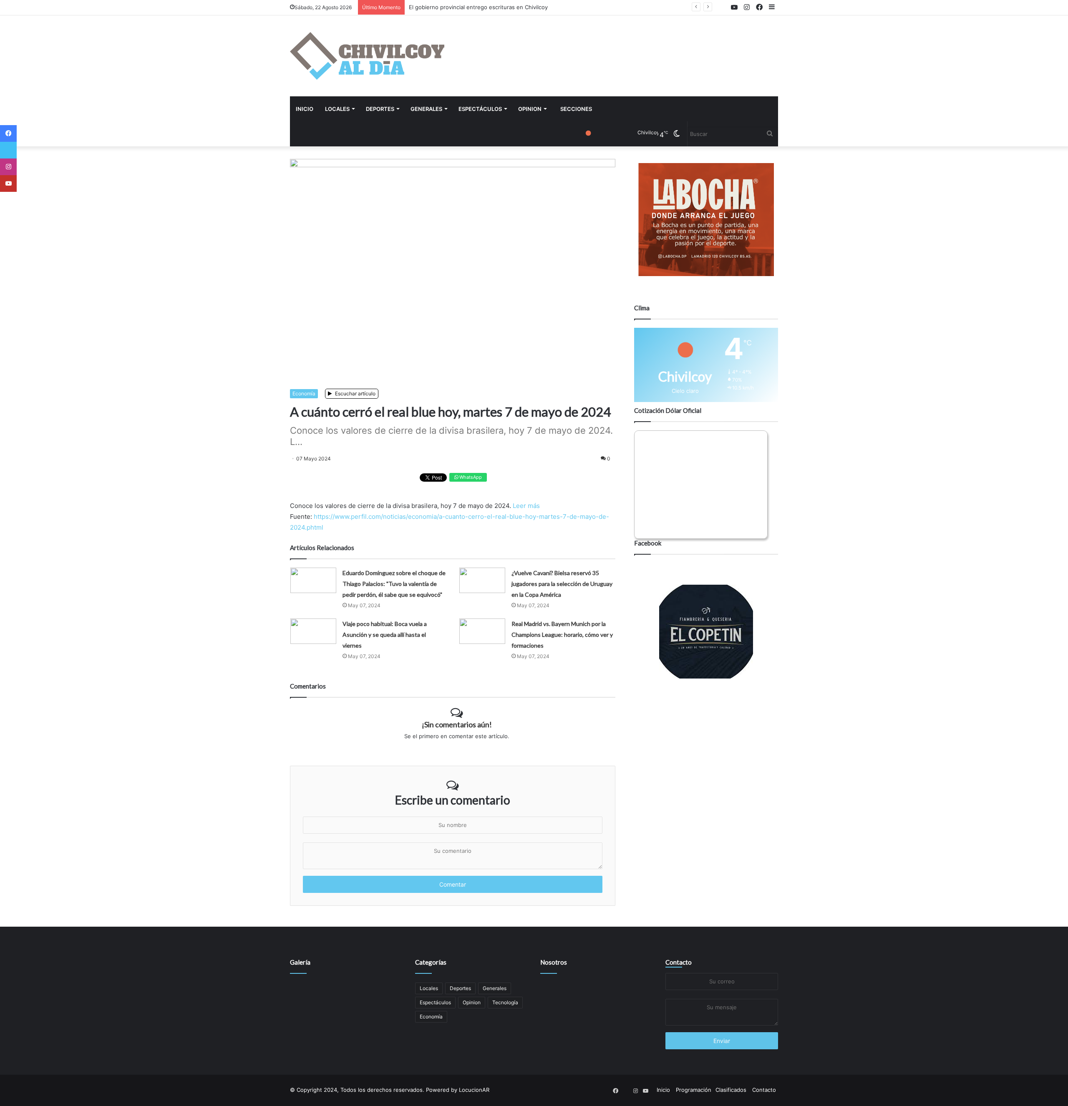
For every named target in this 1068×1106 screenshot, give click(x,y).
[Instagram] (8, 166)
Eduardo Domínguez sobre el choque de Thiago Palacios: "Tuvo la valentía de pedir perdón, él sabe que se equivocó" (394, 583)
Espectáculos (480, 109)
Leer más (526, 506)
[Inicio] (367, 56)
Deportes (380, 109)
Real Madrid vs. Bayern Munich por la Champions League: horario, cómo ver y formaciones (562, 634)
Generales (426, 109)
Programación (693, 1089)
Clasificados (730, 1089)
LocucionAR (474, 1089)
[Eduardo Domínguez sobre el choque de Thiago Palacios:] (313, 580)
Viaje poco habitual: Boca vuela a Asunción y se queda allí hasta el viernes (385, 634)
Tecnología (505, 1002)
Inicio (304, 109)
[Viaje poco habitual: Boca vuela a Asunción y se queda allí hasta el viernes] (313, 631)
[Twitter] (8, 150)
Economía (303, 393)
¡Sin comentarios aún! (457, 724)
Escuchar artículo (354, 393)
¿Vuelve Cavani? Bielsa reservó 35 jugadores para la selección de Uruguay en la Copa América (561, 583)
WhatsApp (470, 477)
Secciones (576, 109)
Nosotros (553, 962)
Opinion (530, 109)
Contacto (678, 962)
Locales (337, 109)
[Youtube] (8, 183)
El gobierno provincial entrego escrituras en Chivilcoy (478, 7)
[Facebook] (8, 133)
